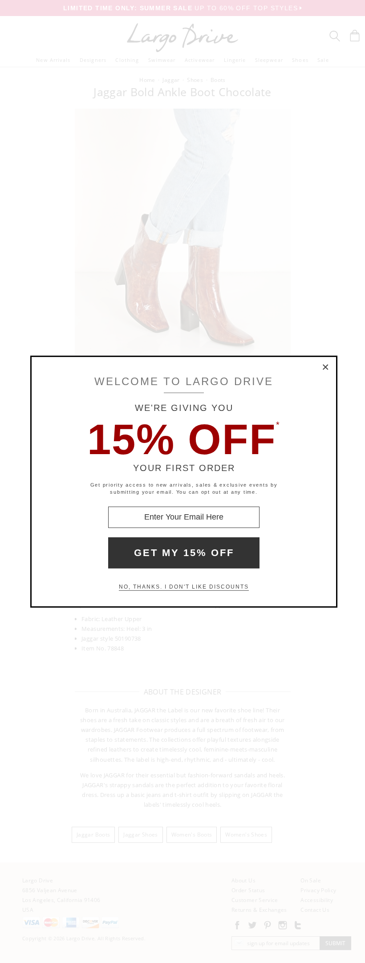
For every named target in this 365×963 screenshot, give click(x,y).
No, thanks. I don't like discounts (184, 587)
